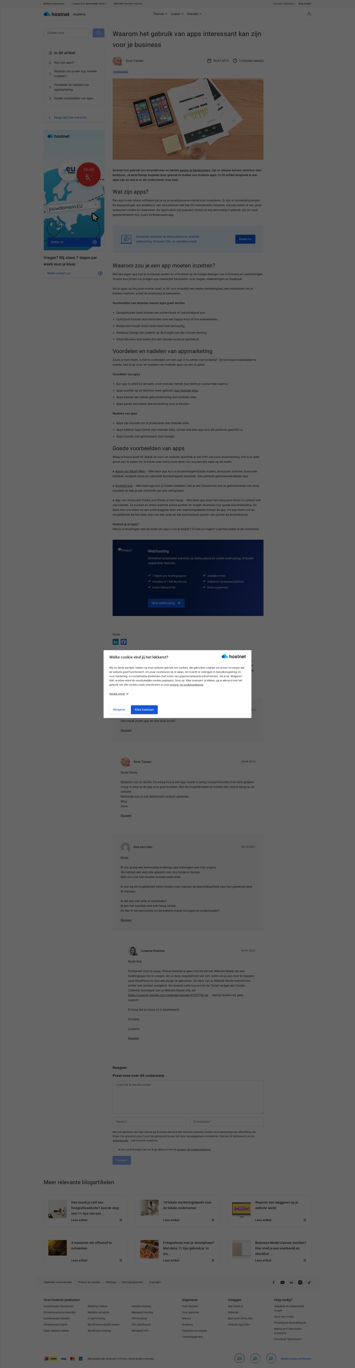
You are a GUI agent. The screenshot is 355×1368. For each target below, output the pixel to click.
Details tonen (117, 693)
